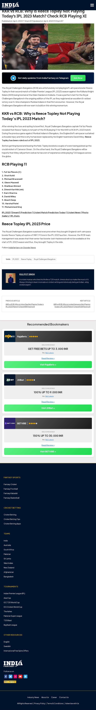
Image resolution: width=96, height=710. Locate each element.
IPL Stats (15, 216)
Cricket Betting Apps (12, 523)
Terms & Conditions (55, 703)
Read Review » (48, 358)
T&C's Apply (50, 353)
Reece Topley (26, 259)
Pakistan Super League (13, 616)
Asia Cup (7, 598)
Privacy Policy (40, 703)
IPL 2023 (15, 259)
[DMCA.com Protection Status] (10, 681)
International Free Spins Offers (16, 651)
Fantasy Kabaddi (11, 493)
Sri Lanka (7, 558)
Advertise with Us (72, 703)
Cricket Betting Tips (12, 519)
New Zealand (9, 567)
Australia (7, 545)
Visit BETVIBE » (48, 451)
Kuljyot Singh (27, 274)
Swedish (7, 646)
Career (54, 697)
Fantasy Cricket (10, 484)
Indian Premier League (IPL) (14, 593)
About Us (45, 697)
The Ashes (8, 611)
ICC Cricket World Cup (13, 607)
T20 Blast (8, 620)
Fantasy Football (11, 489)
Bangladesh (9, 576)
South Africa (9, 549)
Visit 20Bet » (48, 408)
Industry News (33, 697)
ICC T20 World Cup (12, 602)
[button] (5, 676)
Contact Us (64, 697)
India (6, 540)
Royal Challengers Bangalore (44, 259)
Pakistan (7, 554)
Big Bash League (10, 625)
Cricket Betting (10, 514)
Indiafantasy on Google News (22, 247)
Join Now (78, 78)
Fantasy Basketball (11, 498)
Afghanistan (9, 572)
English (7, 642)
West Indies (8, 563)
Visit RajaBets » (48, 364)
